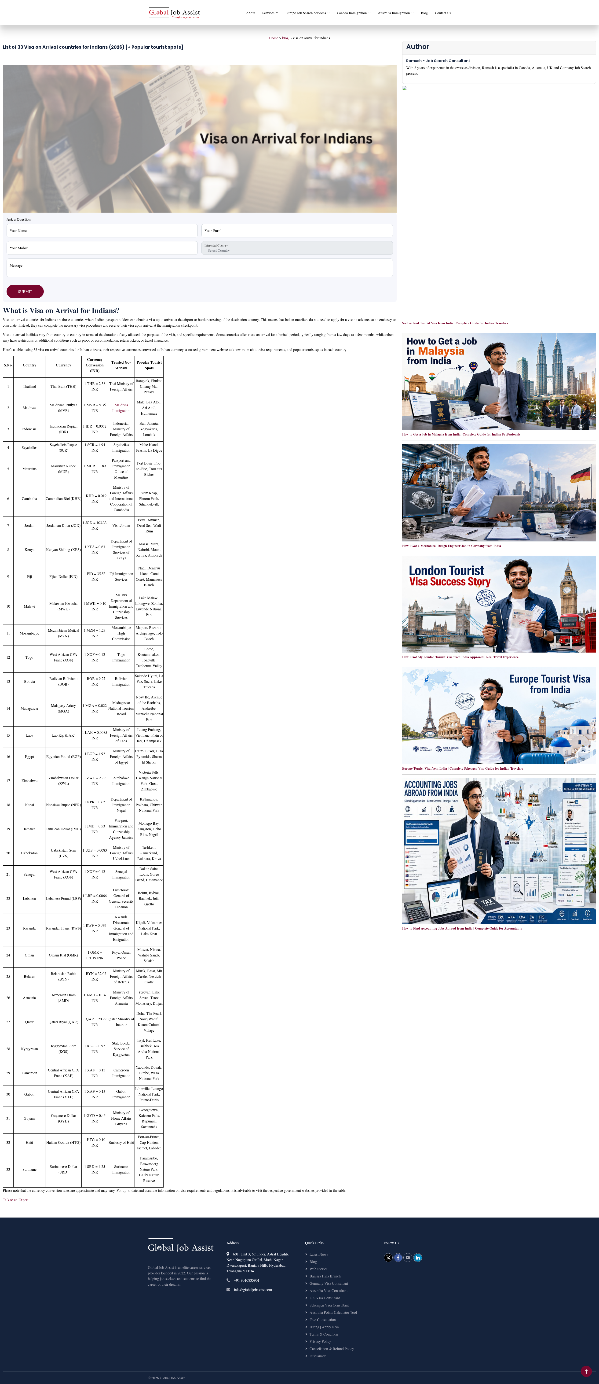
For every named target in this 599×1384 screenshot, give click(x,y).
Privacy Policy (320, 1341)
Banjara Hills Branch (325, 1275)
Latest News (319, 1254)
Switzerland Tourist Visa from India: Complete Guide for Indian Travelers (455, 323)
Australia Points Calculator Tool (333, 1312)
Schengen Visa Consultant (329, 1305)
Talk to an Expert (15, 1199)
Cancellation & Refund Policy (332, 1348)
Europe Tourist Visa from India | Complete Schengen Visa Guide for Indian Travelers (462, 768)
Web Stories (318, 1268)
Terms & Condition (324, 1334)
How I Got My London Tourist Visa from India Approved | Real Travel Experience (460, 656)
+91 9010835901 (246, 1280)
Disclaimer (317, 1355)
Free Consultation (323, 1319)
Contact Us (443, 12)
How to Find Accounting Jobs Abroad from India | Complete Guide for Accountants (462, 928)
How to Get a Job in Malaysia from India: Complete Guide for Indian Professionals (461, 434)
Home (273, 37)
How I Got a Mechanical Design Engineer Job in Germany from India (451, 545)
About (250, 12)
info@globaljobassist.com (253, 1289)
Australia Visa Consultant (328, 1290)
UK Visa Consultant (325, 1297)
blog (285, 37)
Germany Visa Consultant (329, 1283)
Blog (424, 12)
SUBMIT (25, 291)
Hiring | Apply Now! (325, 1326)
